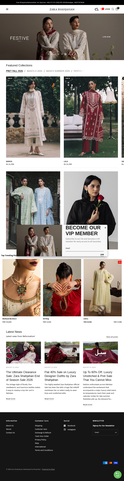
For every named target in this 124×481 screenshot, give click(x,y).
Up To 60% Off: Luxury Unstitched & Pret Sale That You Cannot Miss (97, 375)
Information (11, 421)
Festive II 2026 (82, 71)
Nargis (9, 161)
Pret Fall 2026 (14, 71)
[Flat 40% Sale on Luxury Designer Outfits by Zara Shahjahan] (62, 352)
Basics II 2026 (34, 71)
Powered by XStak (48, 469)
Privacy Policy (40, 440)
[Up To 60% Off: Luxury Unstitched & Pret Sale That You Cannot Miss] (100, 352)
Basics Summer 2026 (58, 71)
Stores (8, 429)
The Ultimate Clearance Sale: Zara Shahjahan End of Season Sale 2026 (23, 375)
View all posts (112, 337)
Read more (10, 399)
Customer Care (42, 421)
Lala (66, 161)
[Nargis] (33, 117)
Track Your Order (42, 436)
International (40, 447)
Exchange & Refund (43, 433)
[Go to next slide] (116, 292)
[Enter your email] (115, 432)
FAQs (37, 443)
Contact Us (10, 433)
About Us (10, 426)
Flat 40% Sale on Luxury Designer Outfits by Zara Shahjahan (60, 375)
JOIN (102, 255)
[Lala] (91, 117)
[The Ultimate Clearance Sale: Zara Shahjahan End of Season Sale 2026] (23, 352)
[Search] (113, 9)
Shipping (38, 426)
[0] (116, 9)
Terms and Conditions (44, 450)
